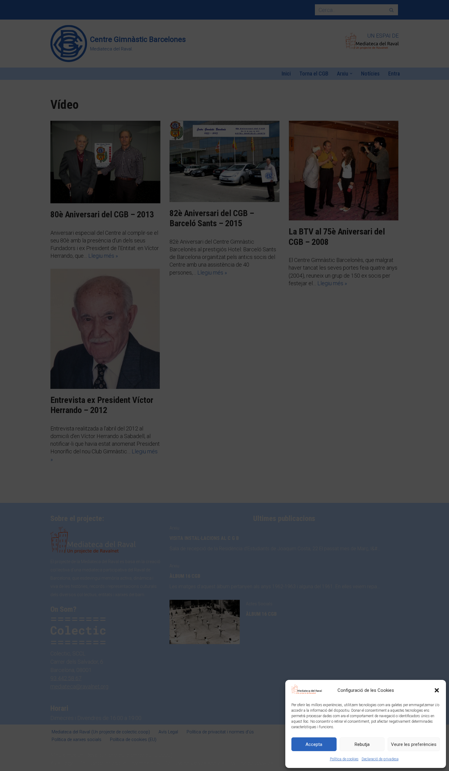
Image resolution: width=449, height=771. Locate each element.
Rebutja (362, 744)
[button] (437, 690)
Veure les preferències (413, 744)
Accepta (313, 744)
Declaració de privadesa (380, 759)
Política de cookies (344, 759)
